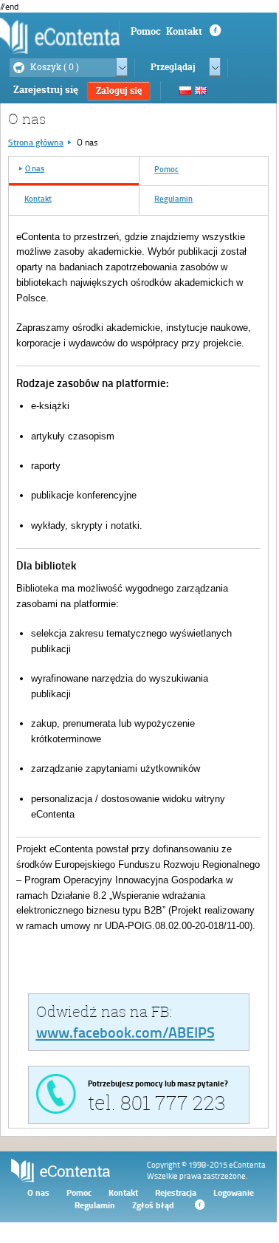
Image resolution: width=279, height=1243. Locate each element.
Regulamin (95, 1205)
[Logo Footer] (60, 1179)
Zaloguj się (119, 90)
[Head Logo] (60, 35)
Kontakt (184, 31)
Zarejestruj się (45, 89)
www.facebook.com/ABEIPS (125, 1032)
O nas (38, 1192)
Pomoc (146, 31)
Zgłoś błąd (153, 1205)
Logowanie (233, 1192)
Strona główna (35, 142)
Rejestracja (175, 1192)
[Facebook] (198, 1205)
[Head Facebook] (214, 31)
